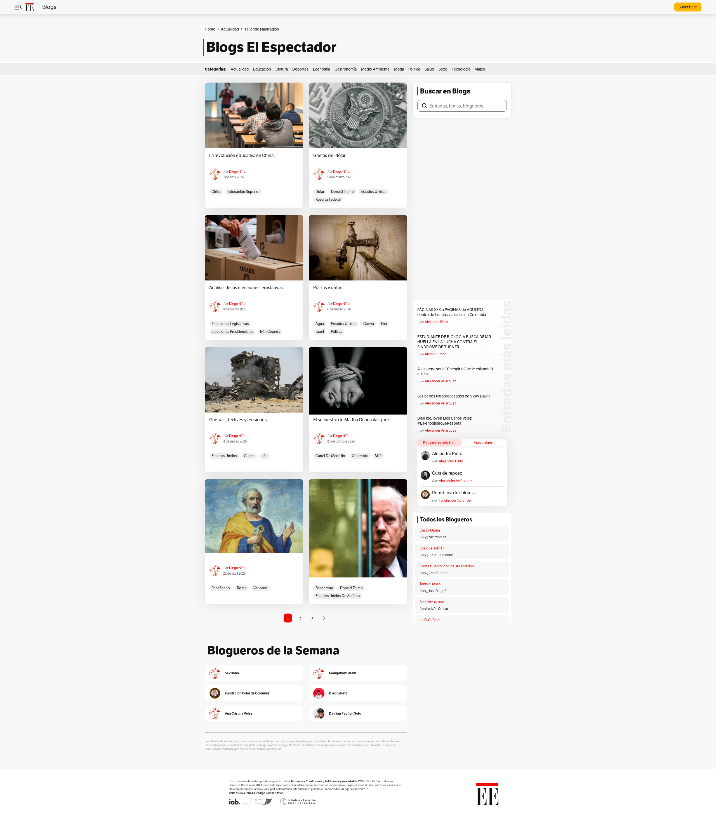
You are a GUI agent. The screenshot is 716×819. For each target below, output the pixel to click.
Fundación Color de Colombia (455, 500)
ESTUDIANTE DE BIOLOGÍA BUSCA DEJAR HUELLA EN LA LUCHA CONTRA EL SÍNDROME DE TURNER (454, 341)
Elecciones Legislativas (230, 323)
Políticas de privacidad (339, 781)
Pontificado (220, 588)
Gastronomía (346, 69)
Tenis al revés (430, 584)
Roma (241, 588)
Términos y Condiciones (306, 781)
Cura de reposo (447, 473)
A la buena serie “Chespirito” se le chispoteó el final (455, 371)
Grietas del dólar (329, 155)
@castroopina (435, 537)
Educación (262, 69)
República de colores (453, 493)
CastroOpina (430, 530)
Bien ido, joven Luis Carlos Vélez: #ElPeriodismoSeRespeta (444, 421)
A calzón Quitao (436, 609)
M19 (378, 455)
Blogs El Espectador (271, 47)
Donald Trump (342, 191)
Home (210, 29)
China (216, 191)
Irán (384, 323)
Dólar (319, 191)
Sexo (443, 69)
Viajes (480, 69)
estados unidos (373, 191)
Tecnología (461, 69)
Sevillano (232, 673)
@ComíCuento (436, 573)
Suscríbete (688, 7)
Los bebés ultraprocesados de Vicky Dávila (454, 396)
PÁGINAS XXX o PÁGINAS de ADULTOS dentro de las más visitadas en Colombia (451, 312)
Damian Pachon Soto (345, 713)
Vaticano (260, 588)
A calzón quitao (432, 602)
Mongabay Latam (342, 673)
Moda (399, 69)
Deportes (300, 69)
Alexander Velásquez (440, 381)
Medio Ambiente (375, 69)
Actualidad (230, 29)
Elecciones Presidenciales (232, 331)
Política (414, 69)
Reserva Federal (328, 199)
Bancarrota (324, 588)
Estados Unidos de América (337, 595)
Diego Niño (237, 171)
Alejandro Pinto (436, 322)
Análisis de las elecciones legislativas (246, 288)
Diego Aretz (338, 693)
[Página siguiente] (324, 618)
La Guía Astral (430, 619)
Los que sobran (432, 548)
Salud (429, 69)
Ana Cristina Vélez (238, 713)
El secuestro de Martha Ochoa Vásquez (351, 420)
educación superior (244, 191)
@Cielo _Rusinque (439, 555)
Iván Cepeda (270, 331)
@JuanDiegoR (436, 591)
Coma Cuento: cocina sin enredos (447, 566)
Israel (319, 331)
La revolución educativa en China (241, 155)
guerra (368, 323)
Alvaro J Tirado (435, 354)
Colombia (360, 455)
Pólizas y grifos (327, 288)
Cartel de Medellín (330, 455)
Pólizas (336, 331)
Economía (321, 69)
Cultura (281, 69)
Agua (319, 323)
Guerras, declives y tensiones (238, 420)
